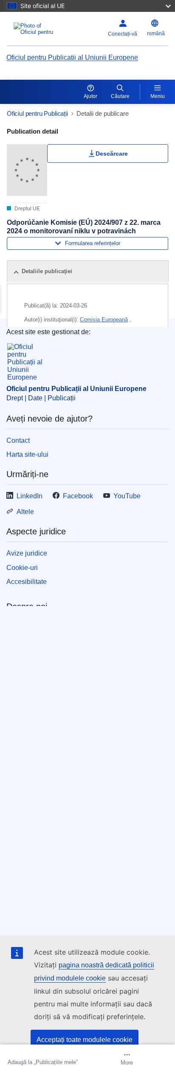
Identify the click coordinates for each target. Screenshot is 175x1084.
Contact (18, 440)
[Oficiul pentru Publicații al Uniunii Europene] (35, 28)
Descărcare (112, 153)
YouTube (127, 496)
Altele (25, 511)
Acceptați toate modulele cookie (85, 1039)
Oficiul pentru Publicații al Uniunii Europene (72, 57)
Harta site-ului (27, 454)
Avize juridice (26, 553)
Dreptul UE (26, 209)
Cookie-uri (22, 567)
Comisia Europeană (104, 319)
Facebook (78, 496)
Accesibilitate (26, 581)
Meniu (157, 96)
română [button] (156, 33)
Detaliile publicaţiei (47, 271)
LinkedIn (29, 496)
